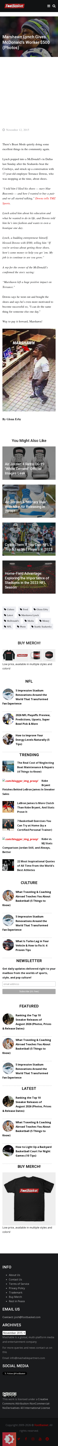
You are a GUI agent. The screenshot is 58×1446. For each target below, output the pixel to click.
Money (45, 620)
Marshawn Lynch (30, 615)
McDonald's (13, 620)
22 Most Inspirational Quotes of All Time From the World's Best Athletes (36, 866)
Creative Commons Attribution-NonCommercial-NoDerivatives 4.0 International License (26, 1403)
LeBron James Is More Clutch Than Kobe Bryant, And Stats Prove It (35, 807)
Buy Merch (15, 1297)
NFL (9, 626)
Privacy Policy (17, 1288)
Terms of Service (19, 1284)
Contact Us (15, 1279)
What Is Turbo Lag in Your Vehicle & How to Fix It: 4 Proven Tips (32, 945)
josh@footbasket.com (27, 1317)
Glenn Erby (42, 609)
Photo (23, 626)
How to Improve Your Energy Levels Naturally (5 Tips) (32, 740)
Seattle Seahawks (43, 626)
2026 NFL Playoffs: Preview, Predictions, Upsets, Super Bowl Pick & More (33, 719)
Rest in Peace (17, 1301)
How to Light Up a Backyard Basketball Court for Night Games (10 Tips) (34, 1151)
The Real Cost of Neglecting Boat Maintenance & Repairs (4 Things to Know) (35, 767)
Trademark (15, 1292)
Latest (10, 615)
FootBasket (41, 1425)
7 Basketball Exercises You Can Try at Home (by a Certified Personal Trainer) (34, 825)
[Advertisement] (29, 87)
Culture (10, 609)
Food (25, 609)
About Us (14, 1275)
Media (31, 620)
